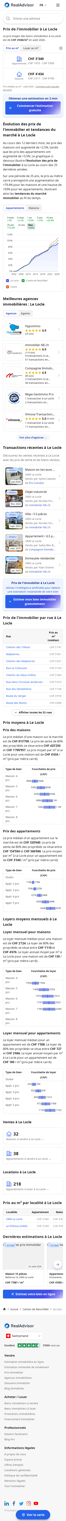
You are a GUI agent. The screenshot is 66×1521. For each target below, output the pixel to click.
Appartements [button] (15, 208)
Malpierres (12, 654)
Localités (11, 1212)
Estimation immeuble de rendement (26, 1367)
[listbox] (33, 1264)
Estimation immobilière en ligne (24, 1362)
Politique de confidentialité (20, 1475)
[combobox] (33, 18)
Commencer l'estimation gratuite (35, 108)
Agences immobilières (18, 1377)
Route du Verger (16, 696)
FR (41, 5)
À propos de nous (15, 1454)
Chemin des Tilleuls (18, 647)
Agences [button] (11, 313)
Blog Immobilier (14, 1388)
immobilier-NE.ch (39, 505)
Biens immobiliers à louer (20, 1408)
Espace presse (13, 1459)
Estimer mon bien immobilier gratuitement (34, 601)
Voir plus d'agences (33, 437)
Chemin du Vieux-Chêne (21, 675)
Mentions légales (14, 1481)
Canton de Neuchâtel (36, 1309)
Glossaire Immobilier (17, 1383)
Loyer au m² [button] (30, 48)
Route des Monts (16, 703)
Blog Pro (9, 1439)
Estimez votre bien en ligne (35, 1294)
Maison (60, 1212)
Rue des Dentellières (19, 689)
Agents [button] (25, 313)
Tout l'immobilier (14, 1486)
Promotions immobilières (19, 1414)
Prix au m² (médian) (53, 636)
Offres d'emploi (13, 1465)
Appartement (40, 1212)
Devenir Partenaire (15, 1434)
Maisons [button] (34, 208)
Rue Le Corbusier (16, 668)
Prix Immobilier (13, 1372)
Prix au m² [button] (12, 48)
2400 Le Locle (14, 1219)
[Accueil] (4, 1309)
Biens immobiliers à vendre (21, 1403)
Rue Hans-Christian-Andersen (24, 682)
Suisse (14, 1309)
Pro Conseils (36, 483)
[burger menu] (58, 5)
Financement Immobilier (19, 1419)
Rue (8, 636)
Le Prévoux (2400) (16, 1226)
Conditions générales (17, 1470)
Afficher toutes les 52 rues (35, 712)
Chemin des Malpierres (20, 661)
